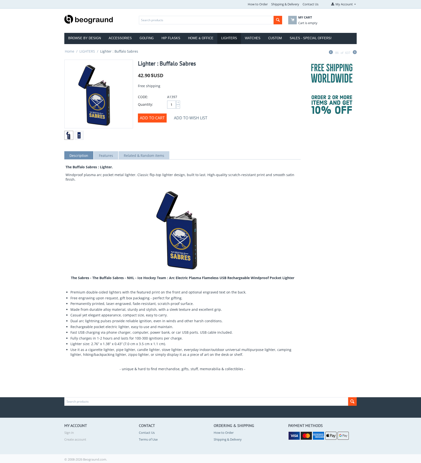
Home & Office (200, 38)
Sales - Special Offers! (311, 38)
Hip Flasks (171, 38)
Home (69, 51)
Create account (75, 439)
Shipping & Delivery (285, 4)
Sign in (69, 432)
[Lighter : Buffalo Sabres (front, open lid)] (99, 94)
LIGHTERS (87, 51)
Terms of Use (148, 439)
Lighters (229, 38)
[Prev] (331, 53)
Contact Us (310, 4)
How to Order (258, 4)
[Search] (278, 20)
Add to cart (152, 118)
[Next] (355, 53)
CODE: (143, 96)
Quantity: (145, 104)
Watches (252, 38)
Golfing (147, 38)
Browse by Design (84, 38)
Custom (275, 38)
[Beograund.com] (88, 19)
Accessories (120, 38)
